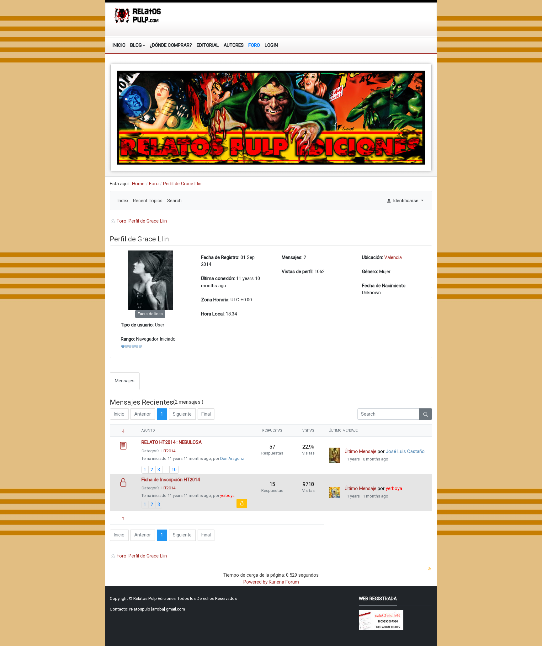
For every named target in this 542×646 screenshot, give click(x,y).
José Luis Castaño (405, 451)
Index (122, 200)
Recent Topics (147, 200)
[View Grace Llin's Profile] (150, 280)
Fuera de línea (150, 313)
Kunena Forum (284, 582)
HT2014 (168, 451)
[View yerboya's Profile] (334, 492)
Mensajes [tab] (125, 381)
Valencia (393, 257)
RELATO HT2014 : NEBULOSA (171, 442)
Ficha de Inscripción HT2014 (170, 479)
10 (174, 469)
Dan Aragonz (232, 458)
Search (174, 200)
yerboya (227, 495)
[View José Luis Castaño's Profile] (334, 455)
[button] (138, 45)
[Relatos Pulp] (138, 15)
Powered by (255, 582)
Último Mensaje (360, 451)
